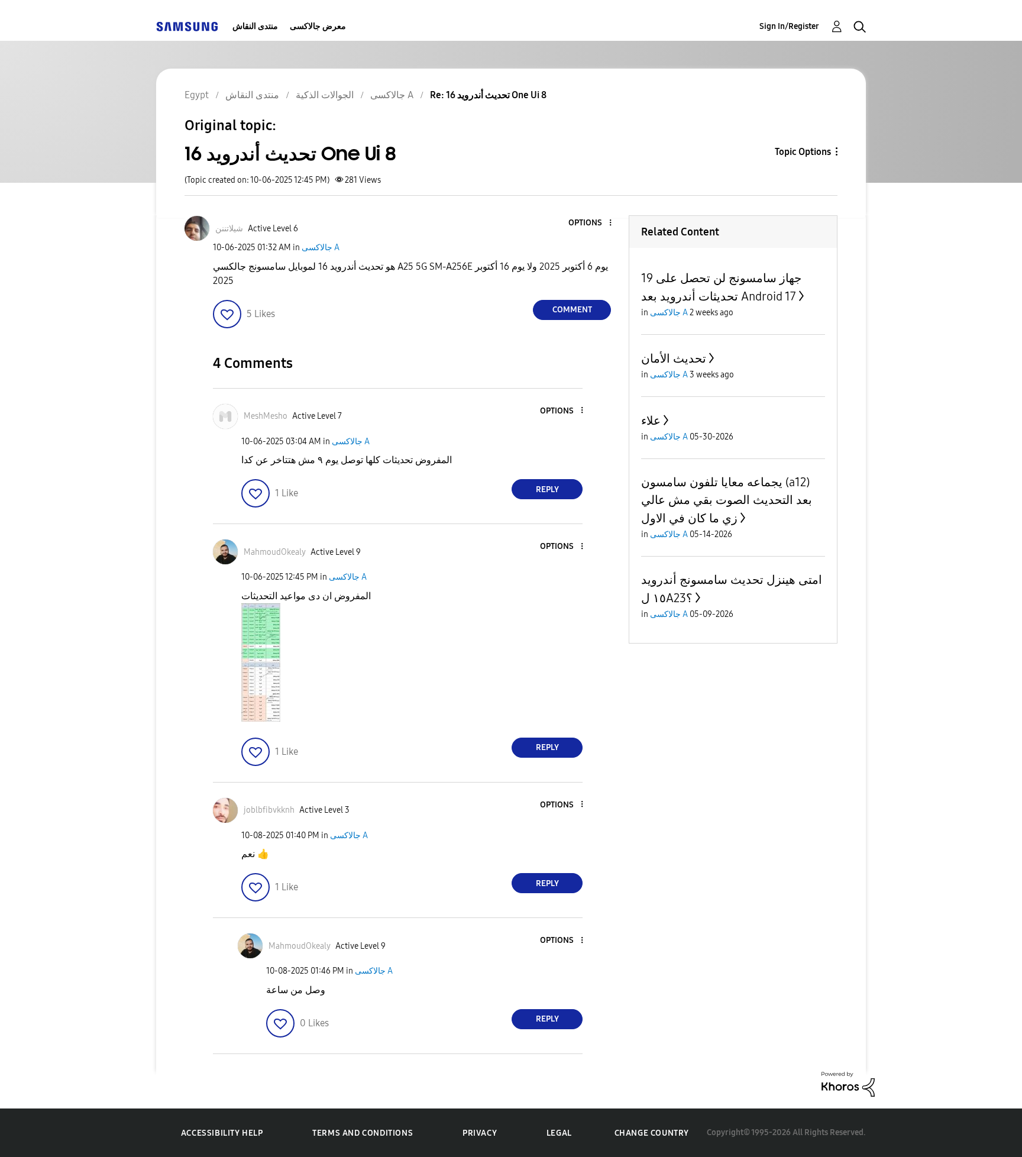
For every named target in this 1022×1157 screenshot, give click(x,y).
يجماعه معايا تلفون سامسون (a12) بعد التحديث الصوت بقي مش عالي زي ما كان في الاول (726, 500)
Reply (547, 489)
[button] (591, 223)
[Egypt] (187, 26)
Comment (572, 310)
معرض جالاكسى (318, 26)
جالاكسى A (320, 248)
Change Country (652, 1133)
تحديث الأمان (673, 358)
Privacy (480, 1133)
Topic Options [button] (803, 151)
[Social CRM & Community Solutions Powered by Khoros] (848, 1083)
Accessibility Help (222, 1133)
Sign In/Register (789, 26)
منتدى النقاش (255, 26)
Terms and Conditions (362, 1133)
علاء (651, 420)
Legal (559, 1133)
